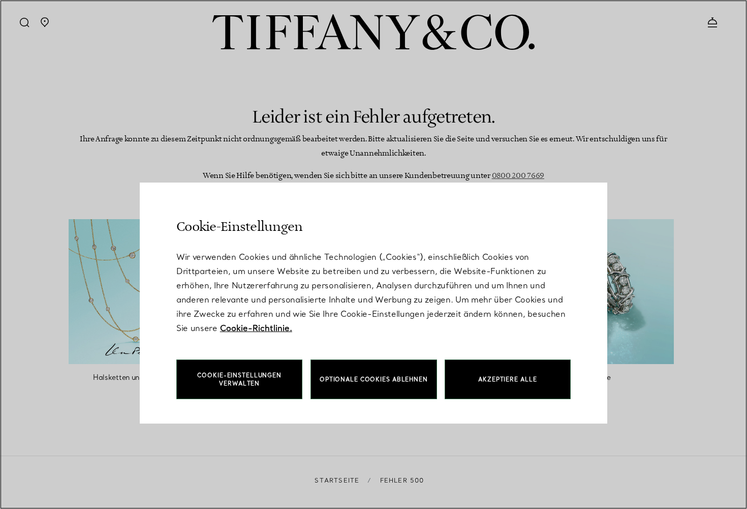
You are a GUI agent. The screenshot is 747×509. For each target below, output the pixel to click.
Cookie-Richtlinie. (256, 328)
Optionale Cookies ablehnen (374, 379)
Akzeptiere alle (507, 379)
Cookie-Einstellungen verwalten (239, 379)
